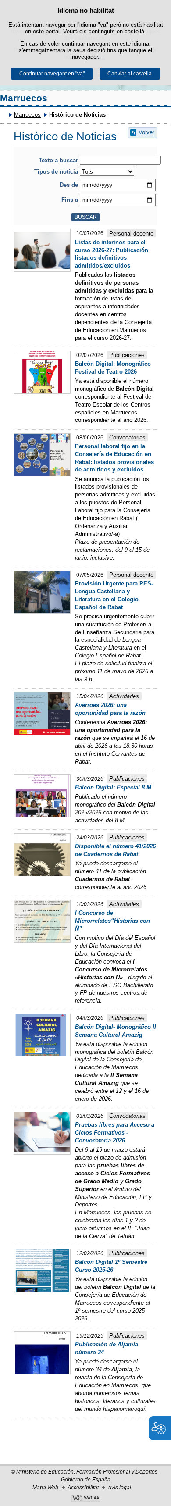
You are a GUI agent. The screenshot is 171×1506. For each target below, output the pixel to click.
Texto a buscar (58, 160)
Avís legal (119, 1488)
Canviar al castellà (129, 74)
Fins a (69, 199)
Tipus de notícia (56, 171)
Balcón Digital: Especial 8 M (113, 787)
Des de (69, 185)
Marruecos (23, 98)
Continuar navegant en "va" (52, 74)
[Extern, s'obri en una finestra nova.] (85, 1499)
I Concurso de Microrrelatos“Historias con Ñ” (112, 921)
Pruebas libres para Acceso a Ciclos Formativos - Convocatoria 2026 (114, 1132)
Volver (146, 132)
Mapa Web (45, 1488)
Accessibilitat (83, 1488)
